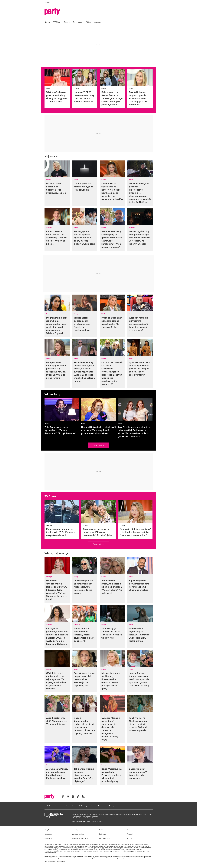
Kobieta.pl (102, 834)
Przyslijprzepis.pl (105, 838)
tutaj (63, 861)
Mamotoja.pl (76, 830)
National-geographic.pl (80, 838)
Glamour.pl (48, 834)
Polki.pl (101, 830)
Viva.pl (129, 830)
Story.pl (129, 838)
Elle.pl (47, 830)
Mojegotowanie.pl (78, 834)
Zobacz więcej (98, 445)
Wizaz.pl (129, 834)
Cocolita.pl (48, 838)
